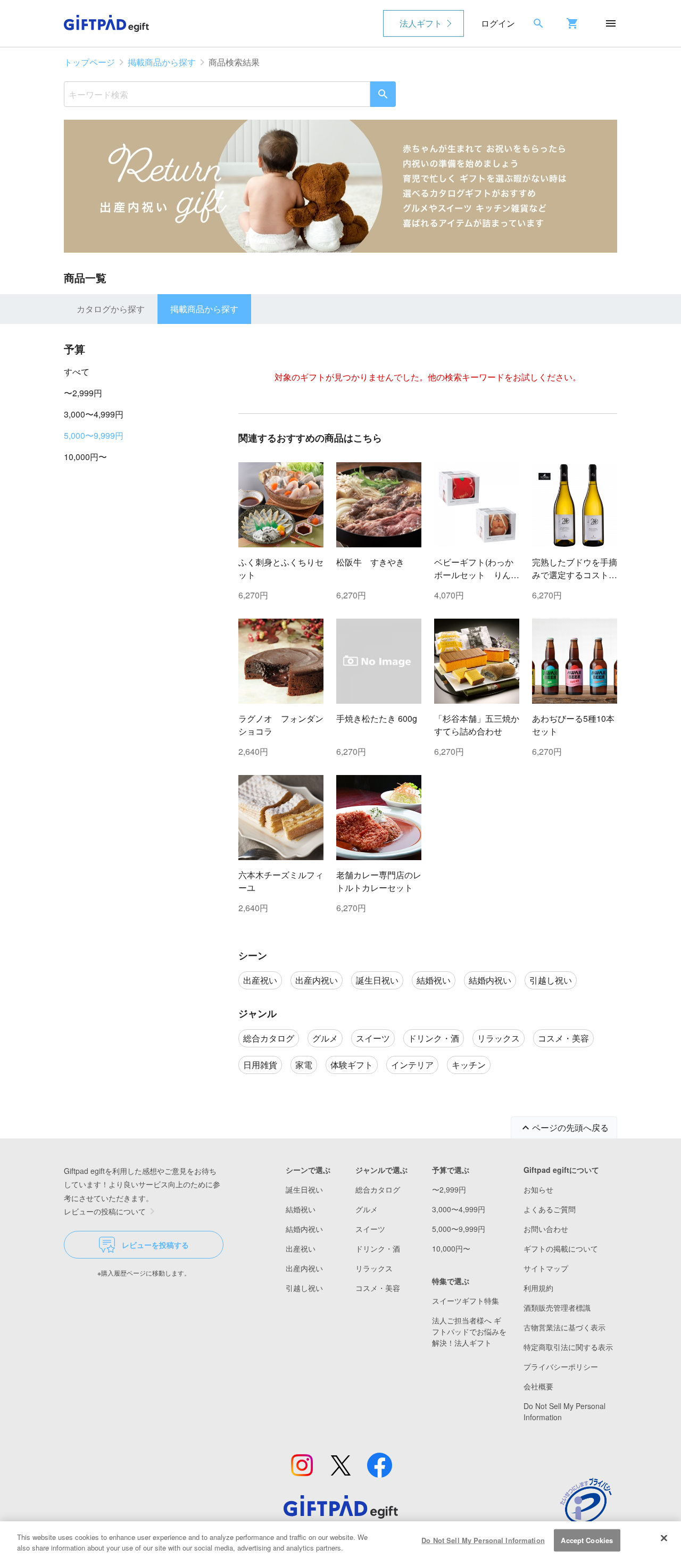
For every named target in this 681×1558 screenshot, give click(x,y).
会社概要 (538, 1386)
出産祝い (300, 1248)
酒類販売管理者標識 (557, 1307)
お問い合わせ (546, 1228)
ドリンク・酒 (377, 1248)
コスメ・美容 (377, 1287)
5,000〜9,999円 (93, 435)
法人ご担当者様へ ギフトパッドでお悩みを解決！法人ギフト (469, 1331)
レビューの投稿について (105, 1211)
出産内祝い (304, 1268)
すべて (76, 371)
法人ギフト (421, 23)
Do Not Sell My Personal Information (483, 1540)
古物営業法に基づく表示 (564, 1327)
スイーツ (370, 1228)
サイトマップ (546, 1268)
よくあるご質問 (550, 1209)
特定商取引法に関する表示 (568, 1347)
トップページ (89, 62)
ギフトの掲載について (561, 1248)
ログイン (498, 23)
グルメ (366, 1209)
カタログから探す (111, 309)
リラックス (374, 1268)
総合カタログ (377, 1189)
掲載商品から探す (162, 62)
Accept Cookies (587, 1540)
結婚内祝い (304, 1228)
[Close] (664, 1538)
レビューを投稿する (155, 1244)
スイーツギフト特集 (465, 1300)
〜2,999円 (83, 393)
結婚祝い (300, 1209)
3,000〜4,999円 (93, 414)
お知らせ (538, 1189)
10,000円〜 (85, 457)
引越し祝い (304, 1287)
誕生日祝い (304, 1189)
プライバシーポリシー (561, 1366)
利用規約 (538, 1287)
